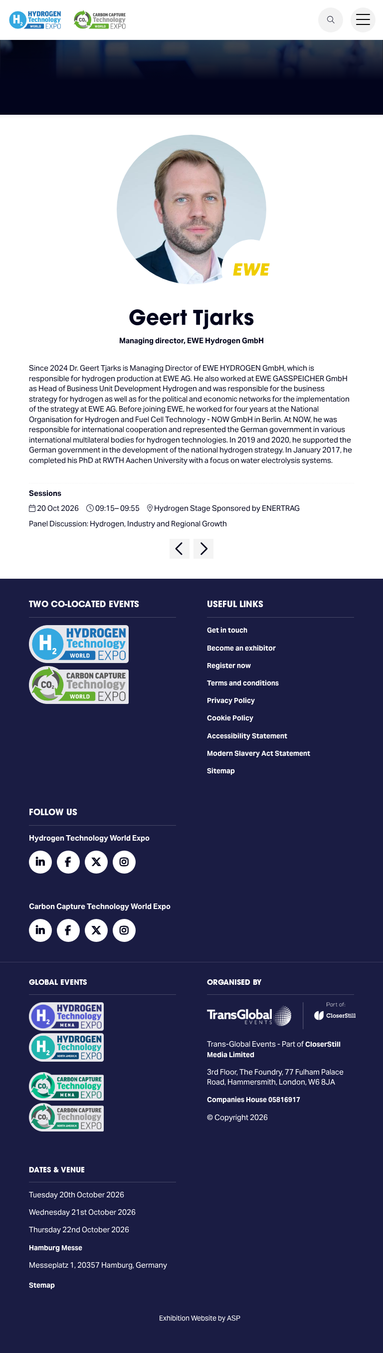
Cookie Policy (230, 717)
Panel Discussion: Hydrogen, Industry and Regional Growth (128, 523)
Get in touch (227, 630)
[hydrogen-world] (79, 660)
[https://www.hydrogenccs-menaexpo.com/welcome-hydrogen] (66, 1028)
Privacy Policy (231, 700)
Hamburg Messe (55, 1247)
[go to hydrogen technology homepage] (34, 19)
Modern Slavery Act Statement (258, 753)
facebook (68, 862)
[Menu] (363, 19)
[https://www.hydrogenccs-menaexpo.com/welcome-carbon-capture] (66, 1098)
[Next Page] (203, 549)
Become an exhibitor (241, 648)
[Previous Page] (180, 549)
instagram (124, 862)
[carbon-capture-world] (79, 701)
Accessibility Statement (247, 735)
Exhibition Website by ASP (199, 1318)
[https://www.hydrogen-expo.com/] (66, 1059)
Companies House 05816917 (253, 1099)
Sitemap (221, 770)
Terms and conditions (243, 682)
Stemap (42, 1285)
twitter (96, 862)
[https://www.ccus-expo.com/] (66, 1129)
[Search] (330, 19)
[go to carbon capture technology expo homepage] (99, 19)
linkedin (40, 862)
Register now (229, 665)
